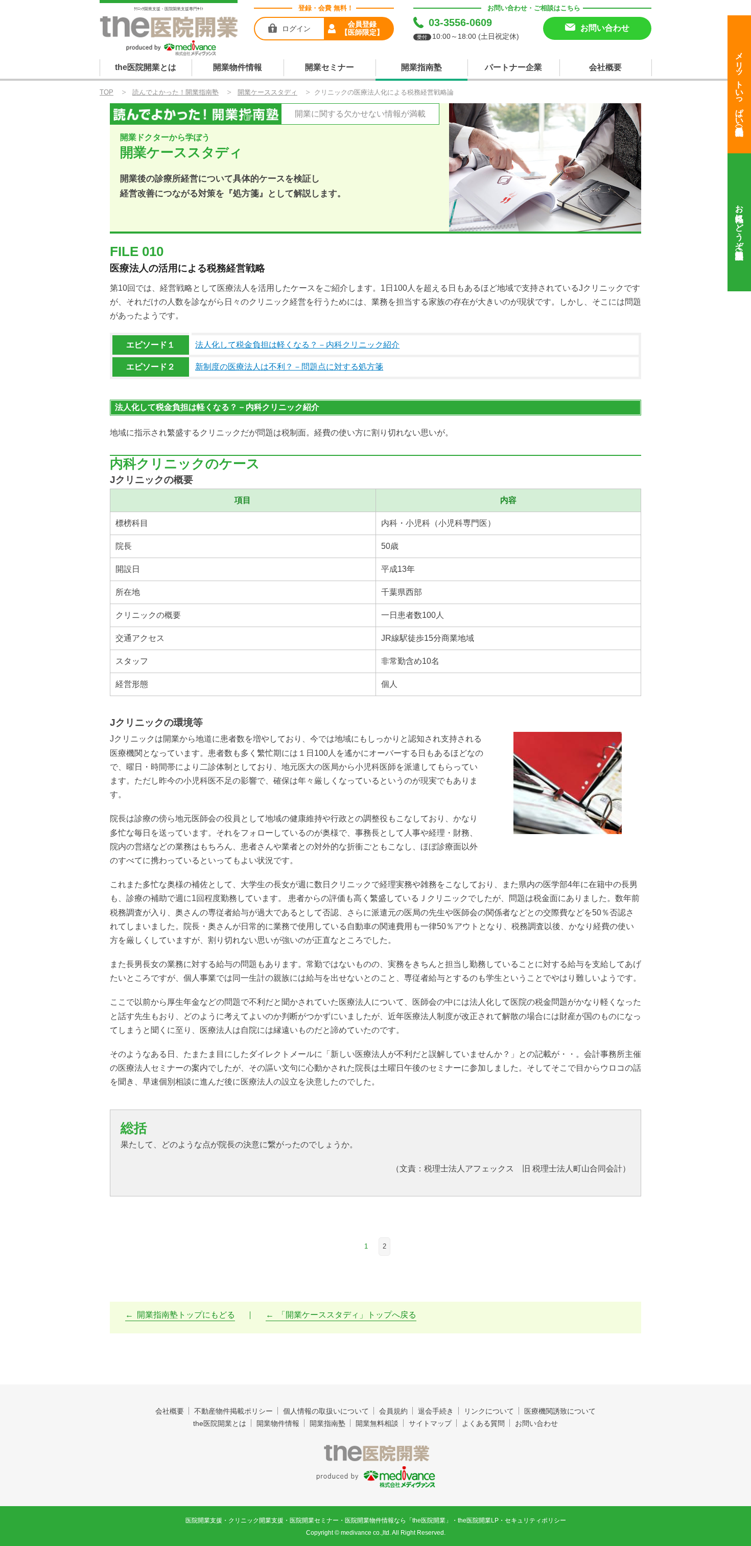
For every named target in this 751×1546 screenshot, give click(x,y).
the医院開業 (375, 1453)
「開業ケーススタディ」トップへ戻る (346, 1314)
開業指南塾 (421, 67)
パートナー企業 (513, 67)
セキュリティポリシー (535, 1520)
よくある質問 (483, 1423)
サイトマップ (430, 1423)
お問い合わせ (536, 1423)
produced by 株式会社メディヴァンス (375, 1477)
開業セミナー (329, 67)
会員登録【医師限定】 (362, 28)
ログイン (296, 29)
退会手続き (436, 1411)
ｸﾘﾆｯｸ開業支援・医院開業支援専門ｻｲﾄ (168, 9)
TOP (106, 92)
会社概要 (605, 67)
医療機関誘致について (560, 1411)
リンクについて (489, 1411)
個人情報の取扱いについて (326, 1411)
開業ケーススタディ (267, 92)
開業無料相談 (377, 1423)
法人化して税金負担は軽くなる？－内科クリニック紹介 (297, 344)
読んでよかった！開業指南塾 (175, 92)
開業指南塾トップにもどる (186, 1314)
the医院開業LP (478, 1520)
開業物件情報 (237, 67)
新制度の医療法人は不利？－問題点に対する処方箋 (289, 366)
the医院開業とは (145, 67)
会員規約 (393, 1411)
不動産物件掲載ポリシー (233, 1411)
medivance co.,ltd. (366, 1532)
